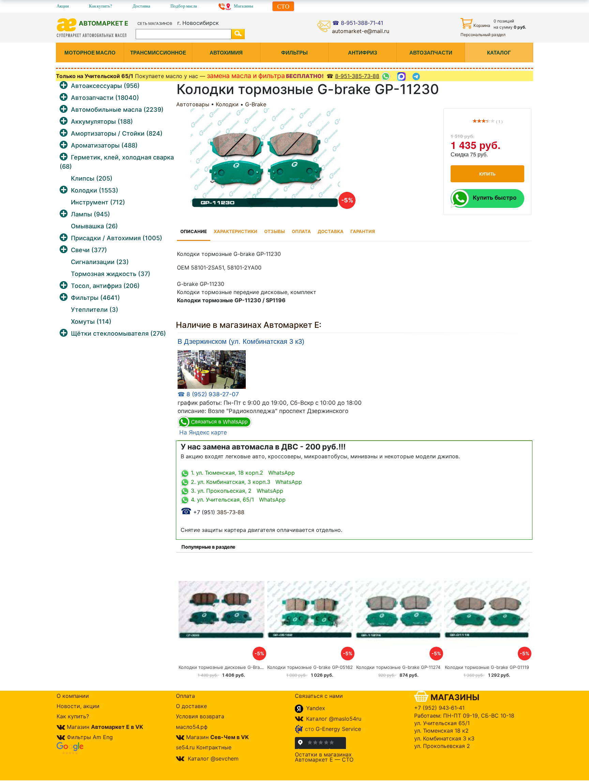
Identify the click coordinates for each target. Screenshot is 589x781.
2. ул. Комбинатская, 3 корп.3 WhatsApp (245, 481)
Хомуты (91, 321)
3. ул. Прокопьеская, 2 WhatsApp (236, 490)
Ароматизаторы (104, 145)
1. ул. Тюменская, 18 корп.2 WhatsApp (242, 472)
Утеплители (94, 309)
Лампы (90, 214)
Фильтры (95, 297)
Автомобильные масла (117, 109)
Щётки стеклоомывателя (118, 333)
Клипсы (91, 178)
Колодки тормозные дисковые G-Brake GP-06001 (233, 667)
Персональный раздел (482, 34)
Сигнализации (100, 261)
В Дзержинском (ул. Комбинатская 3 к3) (241, 341)
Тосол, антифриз (105, 285)
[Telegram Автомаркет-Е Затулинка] (417, 76)
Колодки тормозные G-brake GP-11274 (398, 667)
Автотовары (192, 104)
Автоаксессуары (105, 85)
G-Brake (255, 104)
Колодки (94, 190)
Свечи (89, 250)
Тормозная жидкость (110, 273)
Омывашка (94, 226)
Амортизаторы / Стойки (117, 133)
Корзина (481, 25)
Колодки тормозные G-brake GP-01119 (487, 667)
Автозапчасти (105, 97)
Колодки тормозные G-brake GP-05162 (310, 667)
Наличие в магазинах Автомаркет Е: (248, 325)
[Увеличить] (212, 369)
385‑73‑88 (212, 512)
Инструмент (98, 202)
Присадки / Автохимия (116, 238)
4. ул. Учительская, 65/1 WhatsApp (237, 499)
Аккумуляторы (102, 121)
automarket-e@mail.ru (360, 31)
